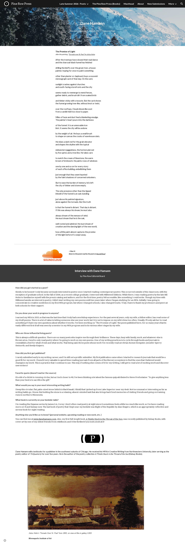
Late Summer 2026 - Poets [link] (73, 3)
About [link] (140, 3)
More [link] (171, 3)
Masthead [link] (129, 3)
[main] (92, 23)
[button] (181, 4)
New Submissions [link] (156, 3)
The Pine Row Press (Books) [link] (106, 3)
